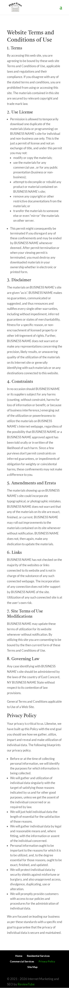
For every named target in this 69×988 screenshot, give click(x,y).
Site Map (32, 967)
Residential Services (38, 955)
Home (18, 955)
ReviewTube (26, 984)
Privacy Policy (47, 961)
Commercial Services (22, 961)
